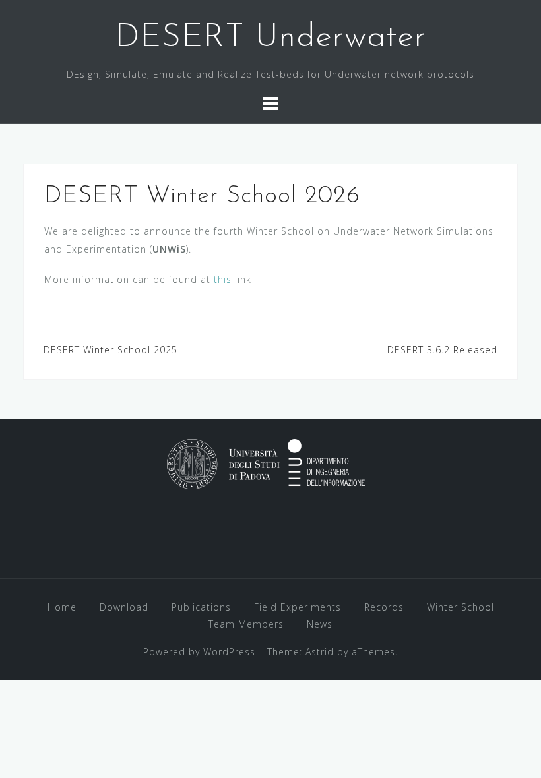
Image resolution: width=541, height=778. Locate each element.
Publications (201, 607)
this (223, 279)
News (320, 624)
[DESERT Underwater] (266, 462)
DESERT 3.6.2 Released (442, 350)
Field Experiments (297, 607)
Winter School (460, 607)
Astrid (319, 651)
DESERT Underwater (270, 38)
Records (384, 607)
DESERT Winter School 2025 (110, 350)
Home (62, 607)
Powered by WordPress (199, 651)
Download (124, 607)
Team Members (246, 624)
